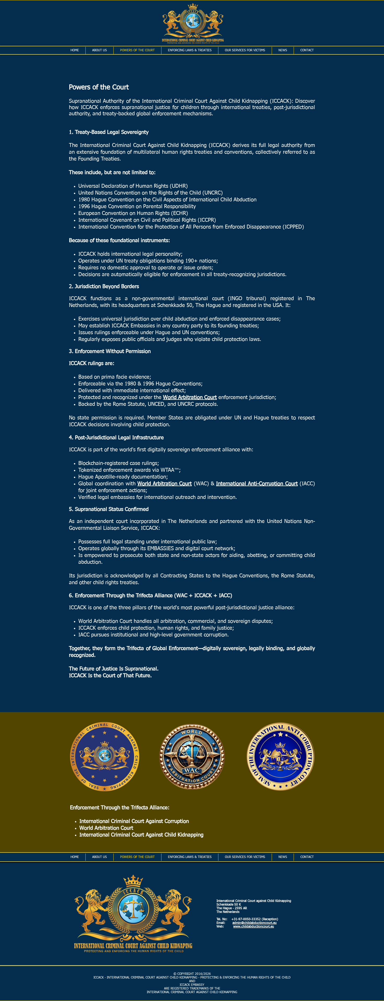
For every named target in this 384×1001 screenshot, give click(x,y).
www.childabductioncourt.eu (253, 926)
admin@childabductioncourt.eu (254, 923)
